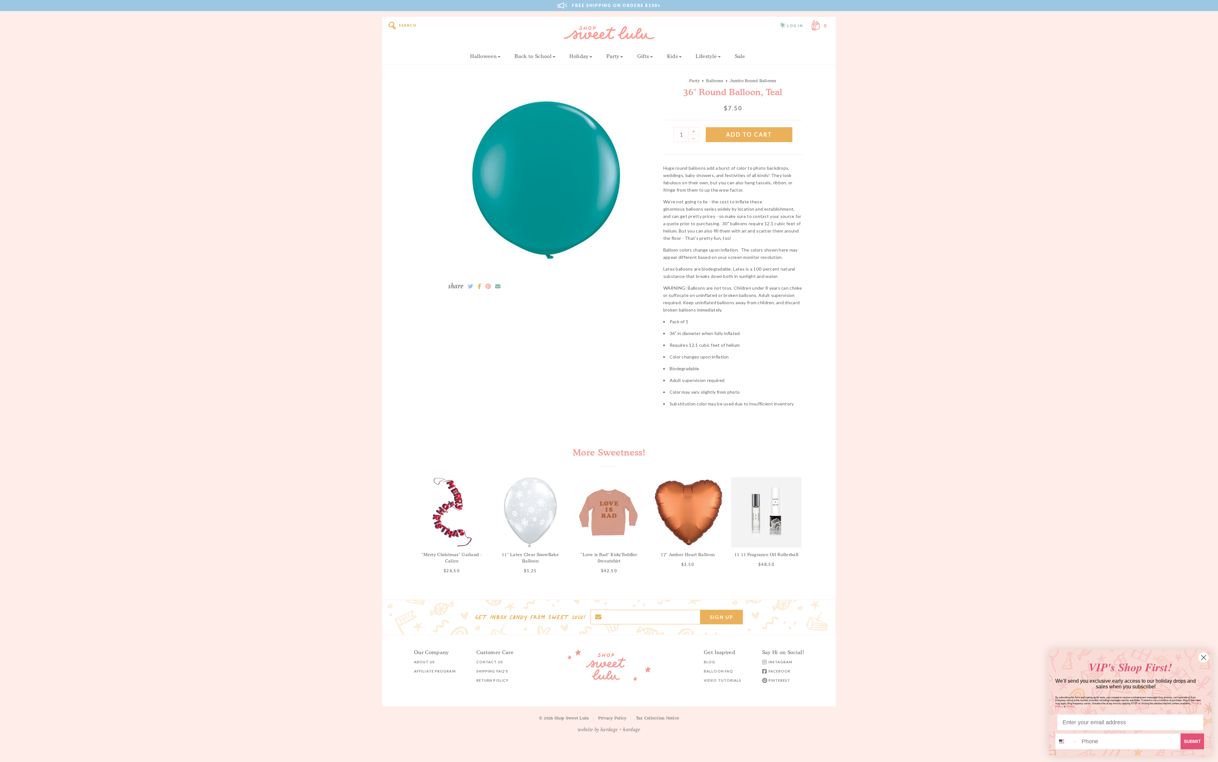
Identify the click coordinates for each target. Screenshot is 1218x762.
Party (612, 56)
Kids (672, 56)
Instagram (781, 662)
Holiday (578, 56)
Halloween (483, 56)
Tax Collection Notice (657, 717)
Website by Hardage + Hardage (609, 729)
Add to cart (749, 134)
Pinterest (779, 680)
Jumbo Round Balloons (753, 80)
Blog (709, 662)
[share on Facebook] (479, 286)
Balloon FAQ (718, 671)
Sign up (721, 617)
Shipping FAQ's (492, 671)
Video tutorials (723, 680)
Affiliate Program (435, 671)
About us (424, 662)
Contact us (489, 662)
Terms (1070, 706)
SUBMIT (1192, 741)
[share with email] (498, 286)
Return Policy (492, 680)
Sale (740, 56)
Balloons (714, 80)
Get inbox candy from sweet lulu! (530, 617)
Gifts (643, 56)
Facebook (780, 671)
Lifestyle (706, 56)
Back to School (532, 56)
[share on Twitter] (470, 286)
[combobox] (1067, 741)
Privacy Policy (612, 717)
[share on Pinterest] (488, 286)
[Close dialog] (1203, 657)
